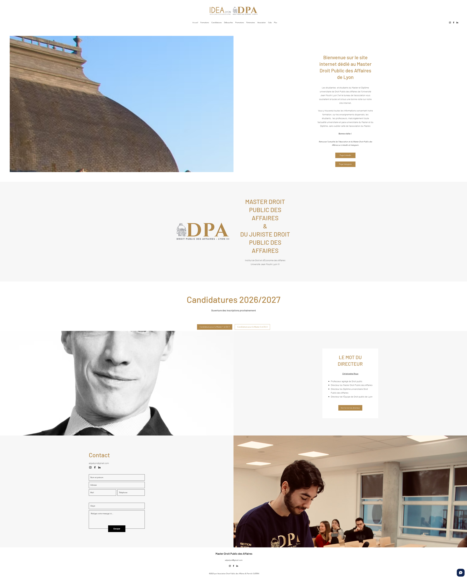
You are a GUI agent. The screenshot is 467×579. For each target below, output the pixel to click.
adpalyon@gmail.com (99, 463)
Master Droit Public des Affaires (234, 553)
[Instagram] (450, 22)
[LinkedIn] (457, 22)
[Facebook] (453, 22)
